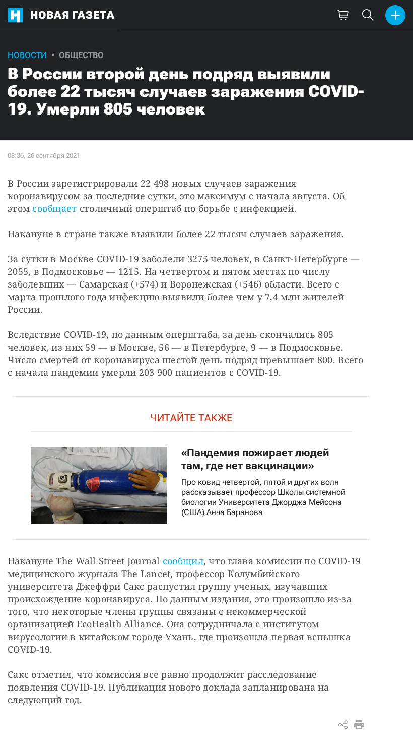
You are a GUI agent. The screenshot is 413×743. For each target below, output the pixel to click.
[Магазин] (342, 15)
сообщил (183, 561)
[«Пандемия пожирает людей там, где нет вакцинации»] (191, 468)
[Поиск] (367, 15)
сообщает (54, 208)
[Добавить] (395, 15)
